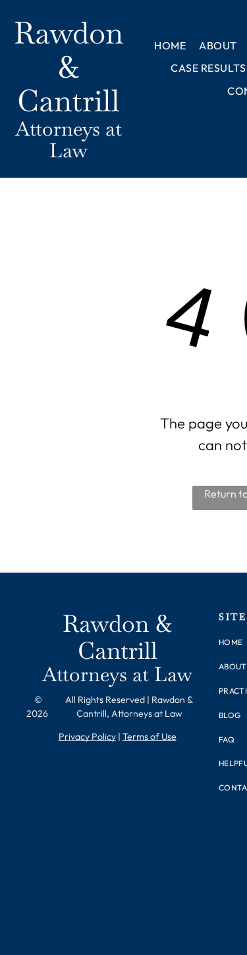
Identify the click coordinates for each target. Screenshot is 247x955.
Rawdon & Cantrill (68, 66)
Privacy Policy (87, 736)
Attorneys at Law (68, 139)
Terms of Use (150, 736)
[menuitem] (170, 45)
